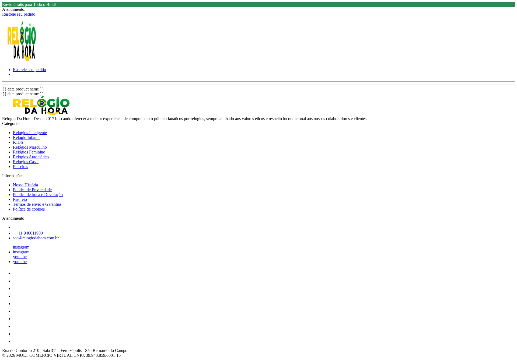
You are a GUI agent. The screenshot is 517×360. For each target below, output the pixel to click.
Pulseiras (20, 166)
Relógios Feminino (29, 152)
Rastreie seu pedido (18, 14)
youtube (20, 256)
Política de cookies (29, 209)
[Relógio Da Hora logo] (22, 60)
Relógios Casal (26, 161)
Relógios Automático (31, 157)
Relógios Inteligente (30, 132)
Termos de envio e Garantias (37, 204)
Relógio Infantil (26, 137)
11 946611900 (30, 233)
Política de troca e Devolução (38, 194)
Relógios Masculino (30, 147)
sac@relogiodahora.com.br (36, 238)
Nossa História (25, 185)
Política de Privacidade (32, 189)
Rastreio (20, 199)
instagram (21, 247)
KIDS (18, 142)
